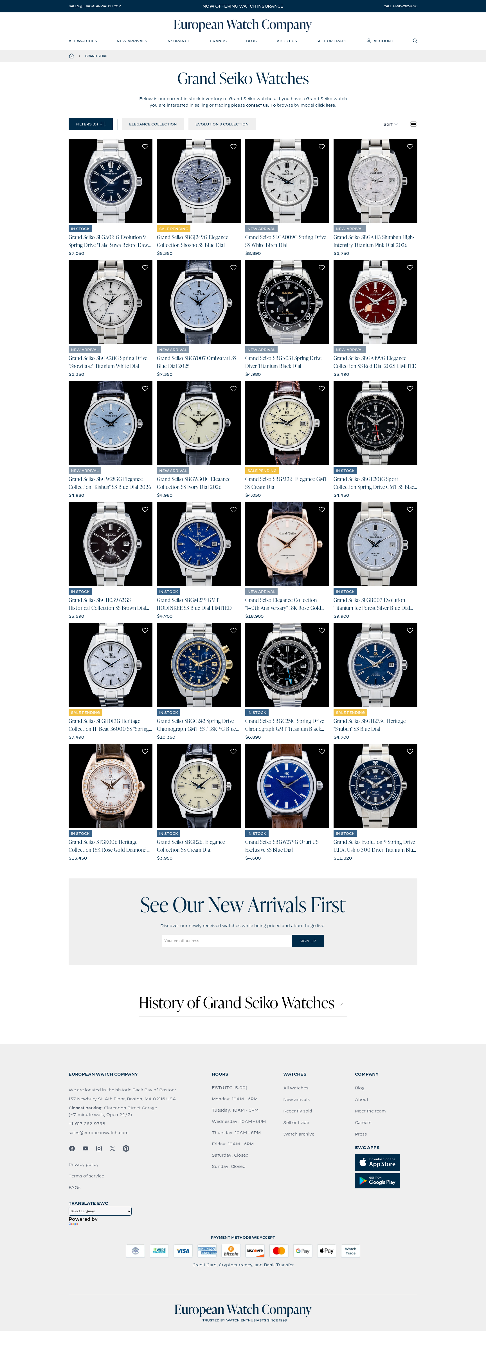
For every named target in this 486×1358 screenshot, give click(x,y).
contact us (257, 105)
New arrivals (296, 1099)
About (361, 1099)
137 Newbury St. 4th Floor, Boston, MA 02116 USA (122, 1099)
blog (251, 40)
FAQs (74, 1187)
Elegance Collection (153, 124)
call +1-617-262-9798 (400, 6)
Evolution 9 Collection (222, 124)
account (383, 41)
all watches (83, 40)
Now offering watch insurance (242, 6)
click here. (326, 105)
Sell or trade (296, 1122)
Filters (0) (87, 124)
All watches (295, 1088)
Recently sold (297, 1111)
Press (361, 1134)
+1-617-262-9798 (87, 1123)
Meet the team (370, 1111)
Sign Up (308, 941)
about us (287, 40)
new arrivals (132, 40)
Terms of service (86, 1176)
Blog (359, 1088)
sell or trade (331, 40)
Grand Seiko (96, 56)
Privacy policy (84, 1164)
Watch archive (298, 1134)
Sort (388, 124)
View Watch (111, 181)
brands (218, 40)
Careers (363, 1122)
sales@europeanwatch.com (95, 6)
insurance (178, 40)
